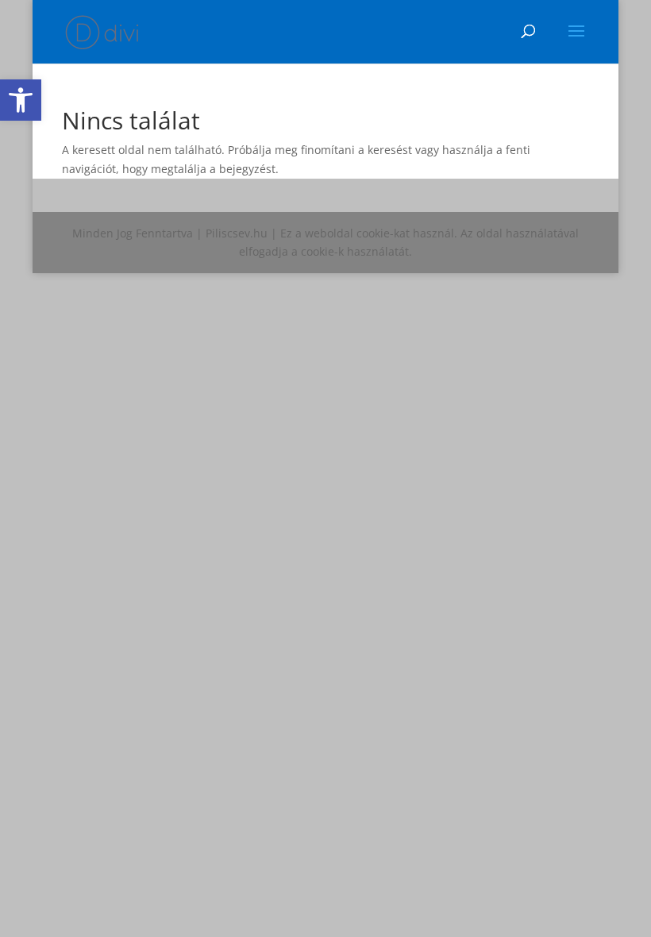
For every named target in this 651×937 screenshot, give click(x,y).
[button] (20, 100)
